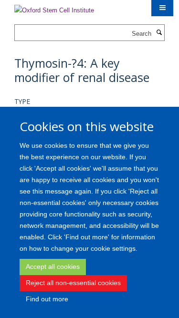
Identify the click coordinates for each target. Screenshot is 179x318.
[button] (162, 8)
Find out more (47, 299)
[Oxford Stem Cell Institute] (54, 7)
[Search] (159, 33)
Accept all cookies (53, 266)
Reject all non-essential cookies (73, 283)
